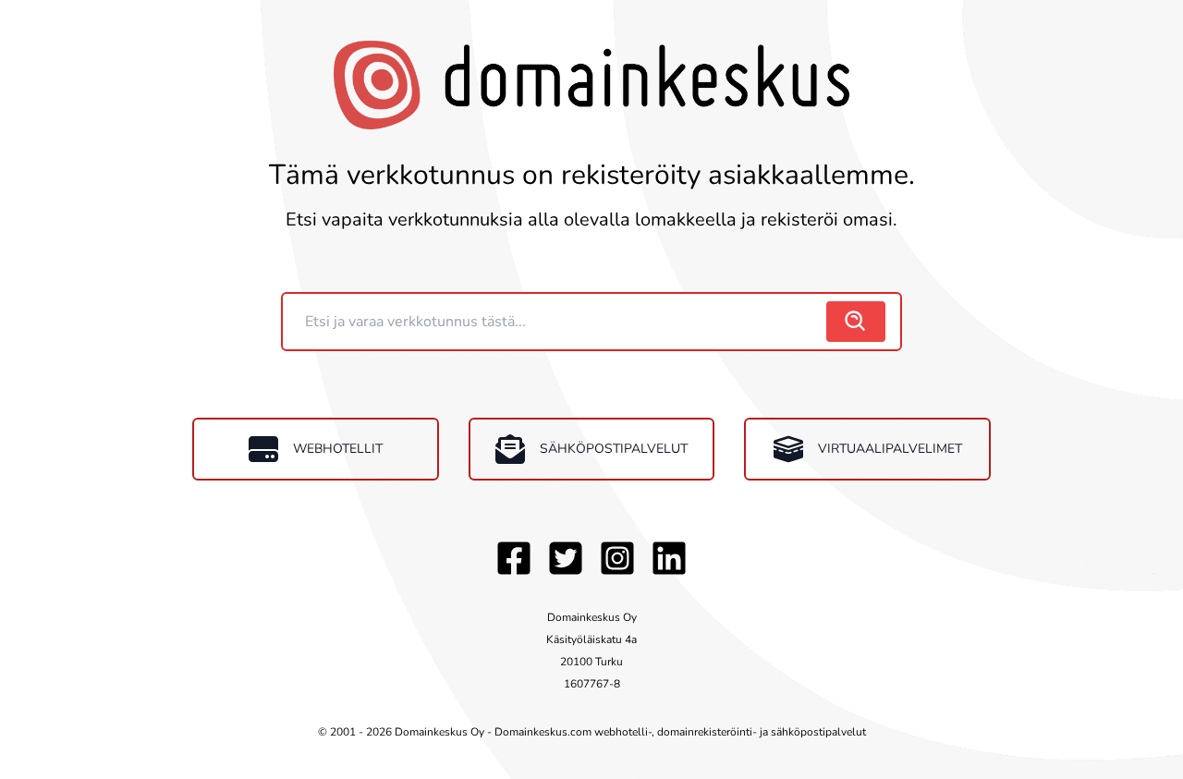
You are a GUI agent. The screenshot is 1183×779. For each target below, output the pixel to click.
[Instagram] (617, 558)
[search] (855, 321)
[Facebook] (513, 558)
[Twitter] (565, 558)
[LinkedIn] (669, 558)
